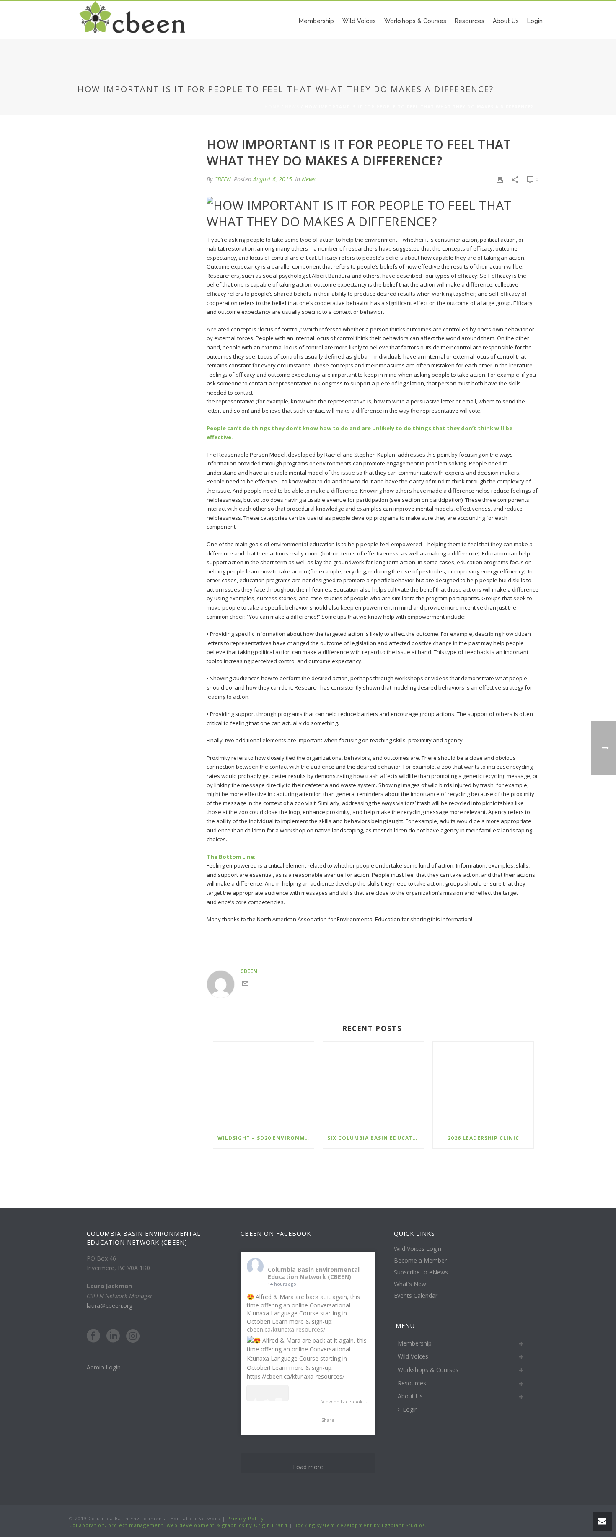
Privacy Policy (244, 1518)
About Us (506, 21)
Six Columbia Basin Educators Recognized (375, 1138)
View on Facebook (342, 1401)
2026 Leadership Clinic (483, 1138)
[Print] (500, 179)
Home (272, 107)
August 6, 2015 (272, 179)
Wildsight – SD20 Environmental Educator (265, 1138)
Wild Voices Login (417, 1249)
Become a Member (420, 1260)
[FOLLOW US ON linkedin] (113, 1336)
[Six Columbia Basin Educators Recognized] (373, 1085)
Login (535, 21)
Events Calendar (415, 1295)
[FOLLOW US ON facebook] (93, 1336)
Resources (469, 21)
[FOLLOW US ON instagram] (133, 1336)
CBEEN (222, 179)
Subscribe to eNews (421, 1272)
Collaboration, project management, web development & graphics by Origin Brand (178, 1525)
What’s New (410, 1284)
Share (327, 1420)
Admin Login (104, 1367)
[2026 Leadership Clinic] (483, 1085)
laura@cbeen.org (109, 1306)
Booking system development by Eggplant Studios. (360, 1525)
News (292, 107)
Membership (316, 21)
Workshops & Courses (415, 21)
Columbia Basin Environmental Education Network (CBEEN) (314, 1273)
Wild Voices (359, 21)
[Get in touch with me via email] (245, 984)
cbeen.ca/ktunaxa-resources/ (286, 1329)
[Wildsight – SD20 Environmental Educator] (263, 1085)
